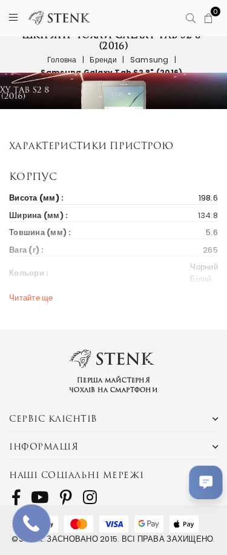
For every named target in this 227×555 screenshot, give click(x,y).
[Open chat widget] (206, 482)
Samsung (149, 60)
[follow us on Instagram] (90, 497)
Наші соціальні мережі (76, 474)
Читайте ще (31, 298)
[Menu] (13, 18)
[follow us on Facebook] (16, 497)
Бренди (103, 60)
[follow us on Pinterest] (66, 497)
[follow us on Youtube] (39, 497)
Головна (62, 60)
